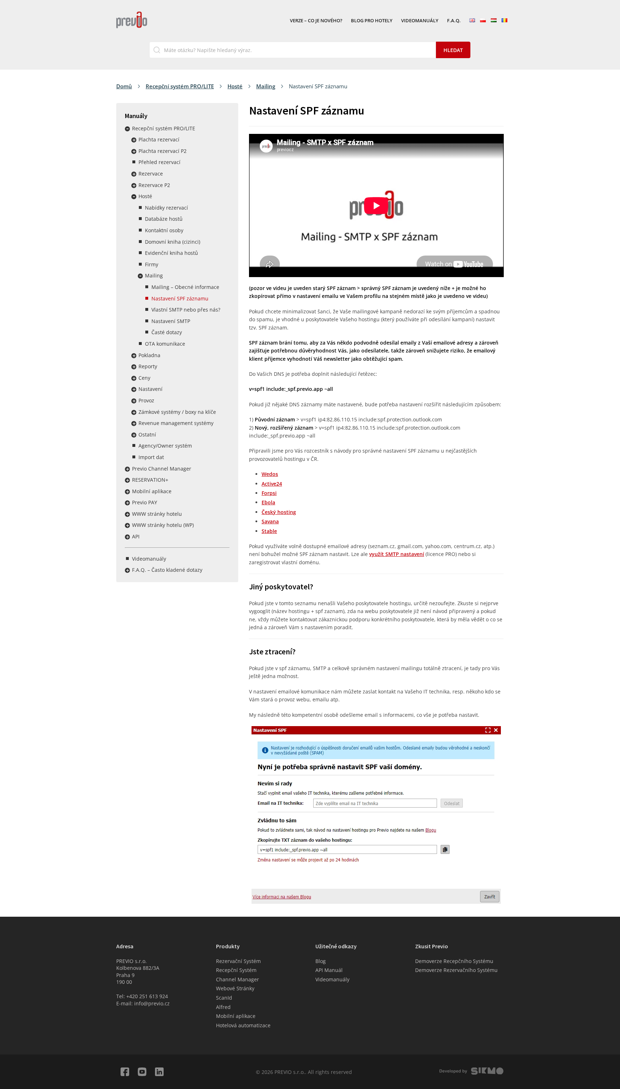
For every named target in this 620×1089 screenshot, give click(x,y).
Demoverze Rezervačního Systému (456, 970)
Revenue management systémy (175, 423)
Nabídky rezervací (166, 207)
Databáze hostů (164, 218)
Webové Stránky (235, 988)
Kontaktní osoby (164, 230)
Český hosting (279, 512)
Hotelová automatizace (243, 1025)
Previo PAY (144, 502)
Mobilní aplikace (152, 491)
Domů (124, 86)
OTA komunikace (165, 343)
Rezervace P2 (154, 185)
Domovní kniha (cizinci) (172, 241)
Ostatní (147, 434)
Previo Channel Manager (161, 468)
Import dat (151, 457)
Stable (269, 531)
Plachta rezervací (158, 139)
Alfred (223, 1007)
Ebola (268, 502)
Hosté (235, 86)
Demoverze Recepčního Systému (454, 961)
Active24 (272, 483)
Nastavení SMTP (170, 321)
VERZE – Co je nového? (316, 21)
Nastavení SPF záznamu (179, 298)
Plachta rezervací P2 (162, 151)
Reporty (147, 366)
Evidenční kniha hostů (171, 252)
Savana (270, 521)
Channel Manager (237, 979)
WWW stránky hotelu (157, 513)
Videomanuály (419, 21)
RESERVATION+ (150, 479)
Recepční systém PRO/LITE (180, 86)
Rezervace (150, 173)
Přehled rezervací (159, 162)
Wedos (270, 474)
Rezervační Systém (238, 961)
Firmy (151, 264)
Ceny (144, 377)
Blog (320, 961)
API (136, 536)
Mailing (265, 86)
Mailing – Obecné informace (185, 287)
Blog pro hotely (372, 21)
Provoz (146, 400)
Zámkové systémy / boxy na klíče (177, 411)
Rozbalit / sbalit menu (127, 128)
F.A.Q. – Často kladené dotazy (167, 569)
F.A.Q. (454, 21)
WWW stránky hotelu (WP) (163, 525)
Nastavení (150, 388)
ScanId (224, 997)
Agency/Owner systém (165, 445)
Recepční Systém (236, 970)
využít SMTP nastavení (396, 554)
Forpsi (269, 493)
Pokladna (149, 355)
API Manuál (329, 970)
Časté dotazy (166, 332)
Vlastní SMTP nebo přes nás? (185, 309)
